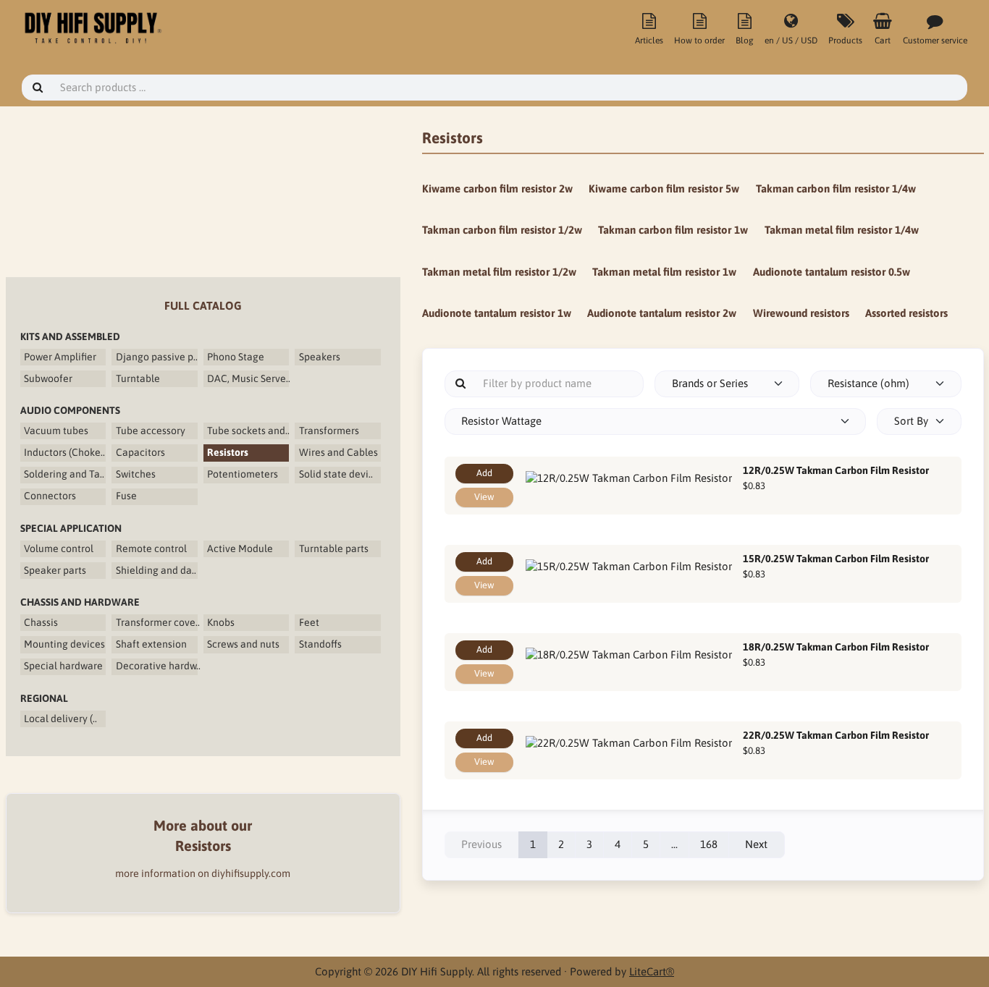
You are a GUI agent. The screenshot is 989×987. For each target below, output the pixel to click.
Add (484, 472)
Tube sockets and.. (248, 430)
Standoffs (320, 644)
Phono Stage (235, 357)
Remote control (151, 548)
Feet (309, 622)
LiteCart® (651, 971)
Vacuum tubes (56, 430)
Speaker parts (55, 570)
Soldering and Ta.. (64, 474)
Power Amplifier (60, 357)
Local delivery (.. (60, 718)
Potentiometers (242, 474)
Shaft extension (151, 644)
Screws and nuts (243, 644)
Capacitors (140, 452)
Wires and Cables (338, 452)
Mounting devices (64, 644)
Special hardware (63, 666)
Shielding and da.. (156, 570)
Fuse (126, 495)
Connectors (50, 495)
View (484, 496)
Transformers (329, 430)
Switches (136, 474)
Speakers (319, 357)
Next (756, 844)
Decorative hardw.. (157, 666)
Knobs (221, 622)
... (674, 844)
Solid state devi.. (336, 474)
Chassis (41, 622)
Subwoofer (48, 378)
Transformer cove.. (157, 622)
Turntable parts (334, 548)
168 (708, 844)
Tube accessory (150, 430)
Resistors (227, 452)
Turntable (138, 378)
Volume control (58, 548)
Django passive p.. (157, 357)
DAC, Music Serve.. (248, 378)
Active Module (240, 548)
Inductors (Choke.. (64, 452)
